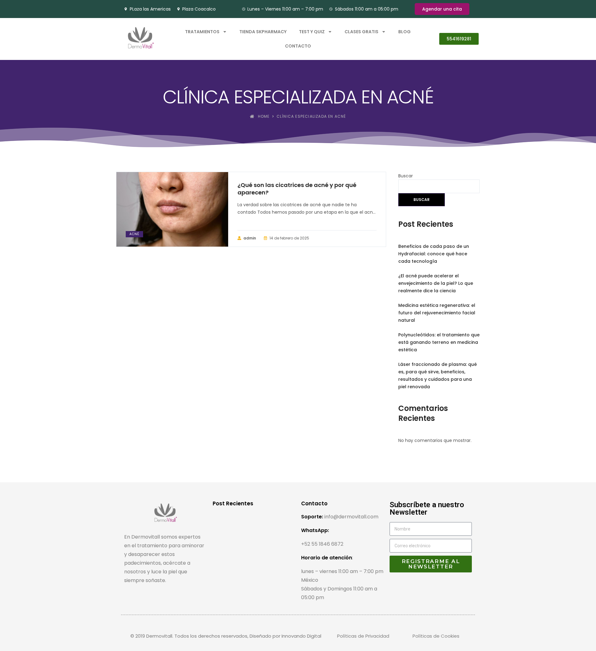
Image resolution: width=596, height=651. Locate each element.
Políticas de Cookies (436, 636)
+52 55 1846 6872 (322, 544)
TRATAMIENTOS (202, 32)
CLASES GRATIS (361, 32)
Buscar (405, 176)
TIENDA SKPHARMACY (263, 32)
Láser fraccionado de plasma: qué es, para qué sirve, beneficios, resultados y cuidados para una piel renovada (437, 375)
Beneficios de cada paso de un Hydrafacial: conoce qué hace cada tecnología (433, 253)
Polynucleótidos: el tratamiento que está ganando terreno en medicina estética (439, 342)
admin (249, 238)
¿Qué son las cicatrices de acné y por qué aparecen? (296, 188)
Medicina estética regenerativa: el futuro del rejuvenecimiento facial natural (436, 312)
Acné (134, 234)
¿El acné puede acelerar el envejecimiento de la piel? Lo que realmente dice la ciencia (435, 283)
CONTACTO (298, 46)
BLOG (404, 32)
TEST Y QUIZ (312, 32)
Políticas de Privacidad (363, 636)
